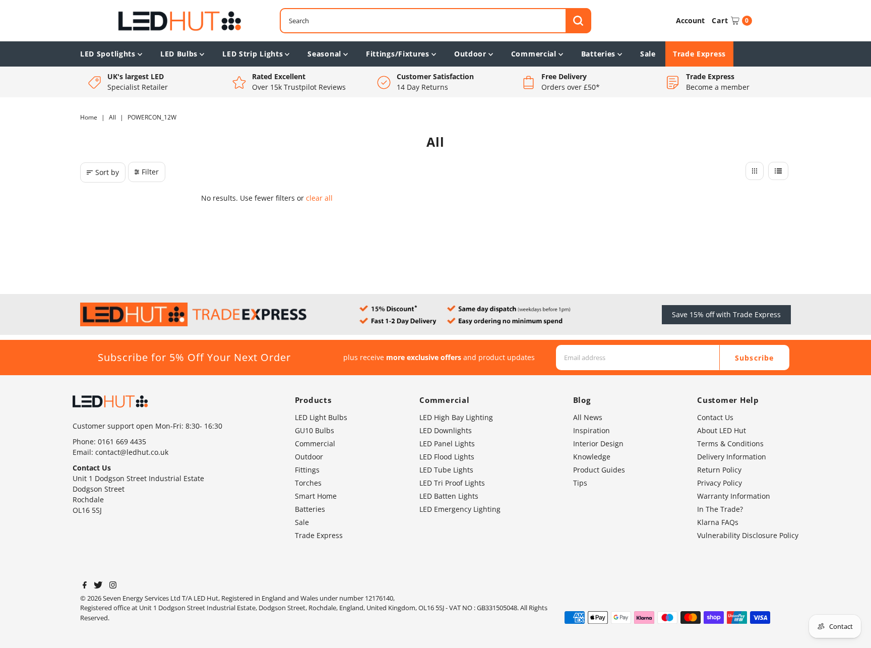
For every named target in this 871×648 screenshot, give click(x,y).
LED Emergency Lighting (460, 509)
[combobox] (435, 20)
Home (88, 117)
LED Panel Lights (447, 443)
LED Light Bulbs (321, 417)
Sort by (107, 172)
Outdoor (470, 53)
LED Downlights (445, 430)
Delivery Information (731, 456)
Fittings (307, 470)
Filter (150, 171)
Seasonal (324, 53)
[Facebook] (85, 586)
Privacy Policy (719, 483)
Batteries (598, 53)
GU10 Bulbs (314, 430)
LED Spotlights (108, 53)
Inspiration (591, 430)
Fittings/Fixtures (397, 53)
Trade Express (699, 53)
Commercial (533, 53)
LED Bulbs (179, 53)
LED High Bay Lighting (456, 417)
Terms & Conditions (730, 443)
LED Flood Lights (446, 456)
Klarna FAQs (717, 522)
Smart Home (316, 496)
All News (587, 417)
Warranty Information (733, 496)
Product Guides (599, 470)
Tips (580, 483)
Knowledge (591, 456)
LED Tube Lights (446, 470)
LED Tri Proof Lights (452, 483)
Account (690, 20)
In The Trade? (720, 509)
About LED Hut (721, 430)
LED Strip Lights (252, 53)
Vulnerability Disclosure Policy (747, 535)
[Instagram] (112, 586)
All (112, 117)
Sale (648, 53)
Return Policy (719, 470)
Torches (308, 483)
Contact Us (715, 417)
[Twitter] (98, 586)
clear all (319, 198)
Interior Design (598, 443)
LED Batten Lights (448, 496)
